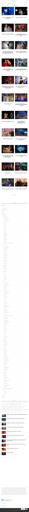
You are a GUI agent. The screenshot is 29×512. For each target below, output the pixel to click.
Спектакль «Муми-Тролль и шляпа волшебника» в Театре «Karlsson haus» (7, 156)
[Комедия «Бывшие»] (8, 97)
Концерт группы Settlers (10, 452)
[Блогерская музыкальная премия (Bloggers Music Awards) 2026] (4, 436)
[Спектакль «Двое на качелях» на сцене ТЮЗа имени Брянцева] (21, 45)
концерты (16, 406)
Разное (5, 236)
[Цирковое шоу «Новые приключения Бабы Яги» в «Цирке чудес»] (21, 28)
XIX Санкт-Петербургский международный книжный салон (21, 69)
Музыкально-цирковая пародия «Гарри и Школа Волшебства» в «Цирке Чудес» (8, 87)
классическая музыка (12, 406)
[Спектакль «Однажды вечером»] (8, 115)
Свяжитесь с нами (4, 503)
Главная (3, 3)
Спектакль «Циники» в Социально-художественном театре (7, 70)
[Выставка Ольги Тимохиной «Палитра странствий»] (4, 432)
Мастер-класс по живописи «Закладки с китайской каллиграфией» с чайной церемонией (16, 440)
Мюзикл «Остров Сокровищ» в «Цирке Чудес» (21, 139)
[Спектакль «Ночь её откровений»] (8, 28)
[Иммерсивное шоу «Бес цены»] (21, 11)
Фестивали (5, 263)
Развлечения (5, 260)
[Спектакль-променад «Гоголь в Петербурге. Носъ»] (21, 80)
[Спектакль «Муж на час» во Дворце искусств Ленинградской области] (21, 97)
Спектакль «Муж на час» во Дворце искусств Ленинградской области (21, 105)
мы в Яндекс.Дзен (4, 505)
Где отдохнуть (4, 208)
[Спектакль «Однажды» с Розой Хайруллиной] (8, 11)
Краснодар (4, 266)
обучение (23, 407)
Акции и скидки (6, 219)
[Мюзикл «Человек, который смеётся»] (21, 149)
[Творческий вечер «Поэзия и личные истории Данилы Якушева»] (4, 419)
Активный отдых (6, 217)
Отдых (3, 394)
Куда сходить (5, 3)
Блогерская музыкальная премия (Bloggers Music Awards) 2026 (15, 435)
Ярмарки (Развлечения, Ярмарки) (8, 315)
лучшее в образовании (10, 407)
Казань (4, 244)
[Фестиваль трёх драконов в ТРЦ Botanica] (4, 449)
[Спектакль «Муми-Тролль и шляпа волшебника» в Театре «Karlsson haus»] (8, 149)
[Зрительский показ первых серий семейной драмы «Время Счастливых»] (4, 415)
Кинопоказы (5, 227)
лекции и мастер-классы (4, 407)
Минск (4, 274)
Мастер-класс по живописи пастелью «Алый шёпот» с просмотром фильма (16, 444)
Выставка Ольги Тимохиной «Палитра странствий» (14, 431)
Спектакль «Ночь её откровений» (8, 34)
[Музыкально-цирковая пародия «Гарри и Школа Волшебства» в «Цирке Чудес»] (8, 80)
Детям (4, 225)
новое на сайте (19, 407)
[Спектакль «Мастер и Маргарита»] (8, 182)
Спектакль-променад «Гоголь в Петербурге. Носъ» (21, 87)
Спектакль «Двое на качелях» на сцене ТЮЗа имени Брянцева (21, 52)
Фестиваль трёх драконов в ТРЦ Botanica (12, 448)
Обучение (5, 230)
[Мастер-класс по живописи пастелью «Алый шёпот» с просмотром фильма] (4, 445)
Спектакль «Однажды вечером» (8, 121)
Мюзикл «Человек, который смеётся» (21, 156)
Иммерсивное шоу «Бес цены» (21, 17)
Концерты (5, 228)
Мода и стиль (5, 296)
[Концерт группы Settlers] (4, 453)
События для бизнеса (6, 306)
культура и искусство (20, 406)
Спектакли (8, 16)
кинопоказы (3, 406)
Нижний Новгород (5, 317)
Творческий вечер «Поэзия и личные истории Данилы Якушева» (16, 418)
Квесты (3, 211)
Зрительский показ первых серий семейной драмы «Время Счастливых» (17, 414)
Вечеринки (5, 222)
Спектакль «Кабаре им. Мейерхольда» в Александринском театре (21, 122)
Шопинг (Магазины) (6, 312)
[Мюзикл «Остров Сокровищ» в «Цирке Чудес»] (21, 132)
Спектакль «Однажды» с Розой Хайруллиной (8, 18)
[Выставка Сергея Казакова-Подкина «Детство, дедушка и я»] (4, 428)
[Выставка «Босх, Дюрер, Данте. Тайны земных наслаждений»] (4, 424)
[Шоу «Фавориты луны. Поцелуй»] (21, 166)
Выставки (3, 206)
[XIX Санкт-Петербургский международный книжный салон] (21, 63)
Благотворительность (6, 247)
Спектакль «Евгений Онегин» (8, 138)
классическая (7, 406)
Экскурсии (5, 241)
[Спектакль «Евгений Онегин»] (8, 132)
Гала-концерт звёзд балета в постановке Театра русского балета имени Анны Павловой (7, 52)
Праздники (5, 233)
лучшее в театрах (15, 407)
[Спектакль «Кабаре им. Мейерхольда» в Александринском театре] (21, 115)
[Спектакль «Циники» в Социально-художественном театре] (8, 63)
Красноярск (4, 271)
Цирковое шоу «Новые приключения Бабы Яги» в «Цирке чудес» (21, 35)
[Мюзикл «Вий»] (8, 166)
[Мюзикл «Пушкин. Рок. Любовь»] (21, 182)
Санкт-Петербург (10, 3)
